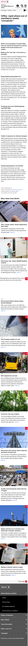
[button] (25, 10)
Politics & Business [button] (7, 615)
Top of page (21, 581)
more (11, 232)
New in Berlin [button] (5, 619)
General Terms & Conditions (10, 610)
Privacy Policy (6, 602)
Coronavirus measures (16, 189)
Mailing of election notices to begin (12, 567)
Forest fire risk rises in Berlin (10, 414)
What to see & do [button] (6, 628)
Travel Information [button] (6, 624)
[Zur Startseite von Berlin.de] (5, 588)
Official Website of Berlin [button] (9, 593)
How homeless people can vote (10, 339)
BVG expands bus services (9, 376)
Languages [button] (4, 633)
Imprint (4, 597)
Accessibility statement (8, 606)
